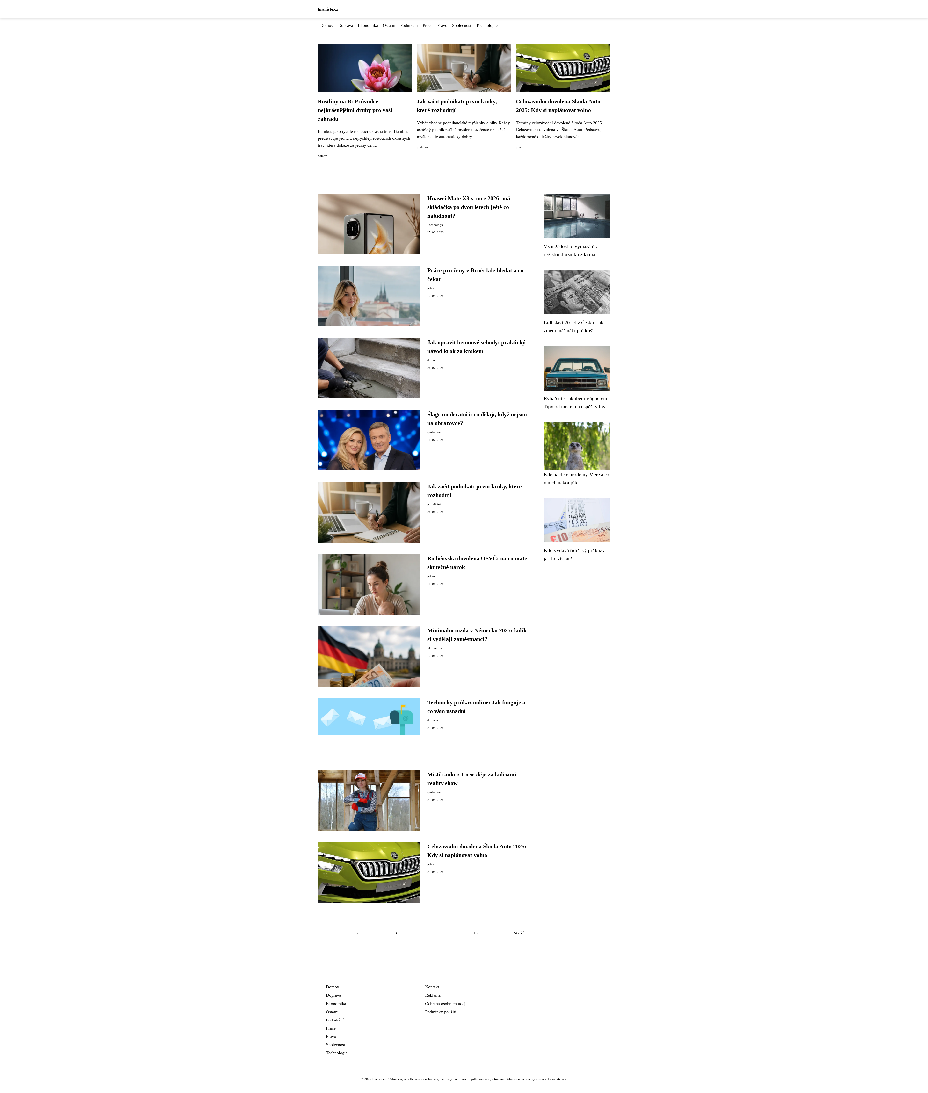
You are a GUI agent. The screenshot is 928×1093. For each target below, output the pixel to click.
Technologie (487, 25)
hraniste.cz (328, 9)
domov (322, 156)
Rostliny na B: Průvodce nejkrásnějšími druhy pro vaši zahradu (355, 110)
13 (475, 933)
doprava (432, 720)
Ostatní (389, 25)
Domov (326, 25)
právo (431, 576)
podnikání (423, 147)
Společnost (461, 25)
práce (519, 147)
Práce (427, 25)
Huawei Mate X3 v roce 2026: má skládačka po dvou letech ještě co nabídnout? (468, 207)
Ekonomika (368, 25)
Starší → (521, 933)
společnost (434, 432)
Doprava (345, 25)
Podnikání (409, 25)
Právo (442, 25)
